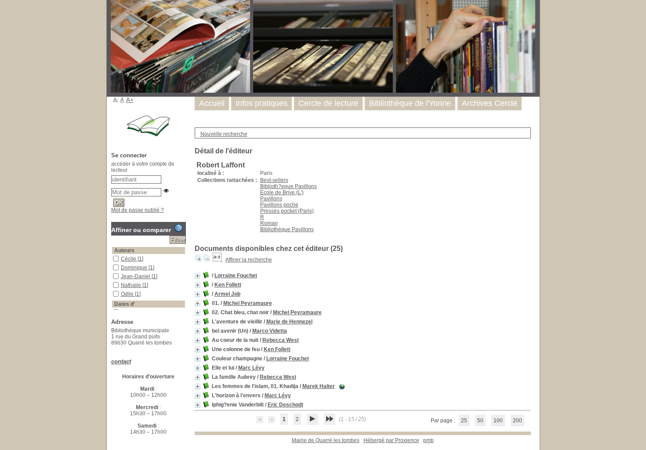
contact (121, 361)
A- (115, 99)
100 (498, 420)
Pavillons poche (279, 205)
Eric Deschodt (285, 405)
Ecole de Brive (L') (282, 192)
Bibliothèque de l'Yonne (410, 103)
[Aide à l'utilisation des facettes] (178, 228)
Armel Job (227, 294)
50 (480, 420)
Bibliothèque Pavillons (287, 229)
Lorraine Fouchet (235, 275)
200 (517, 420)
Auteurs (124, 250)
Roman (269, 223)
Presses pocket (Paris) (287, 211)
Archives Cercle (489, 103)
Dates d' (124, 304)
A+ (130, 100)
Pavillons (271, 199)
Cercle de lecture (328, 103)
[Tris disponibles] (218, 260)
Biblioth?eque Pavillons (288, 186)
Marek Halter (318, 386)
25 (464, 420)
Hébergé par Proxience (391, 440)
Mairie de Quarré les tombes (325, 440)
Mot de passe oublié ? (137, 210)
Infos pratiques (261, 103)
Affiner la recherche (248, 260)
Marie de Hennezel (289, 322)
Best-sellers (274, 180)
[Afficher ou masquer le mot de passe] (166, 190)
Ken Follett (227, 285)
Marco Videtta (269, 331)
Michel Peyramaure (247, 303)
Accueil (212, 103)
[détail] (197, 276)
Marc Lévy (251, 368)
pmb (428, 440)
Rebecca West (280, 340)
